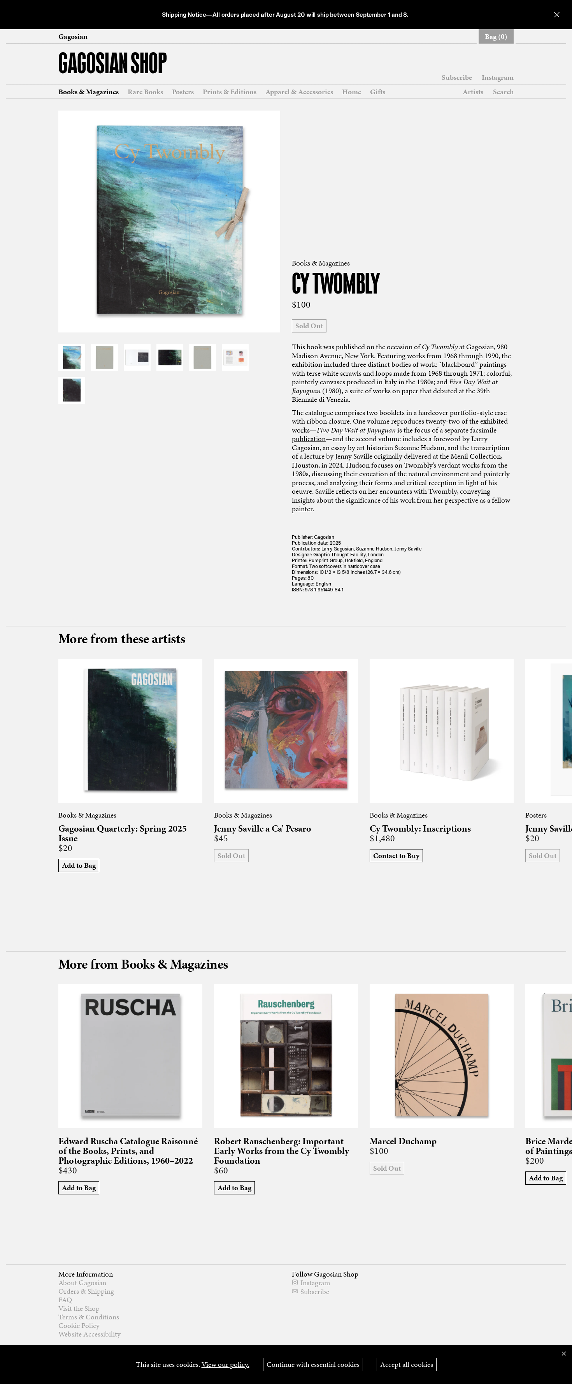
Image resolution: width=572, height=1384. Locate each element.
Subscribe (457, 77)
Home (351, 92)
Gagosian (73, 36)
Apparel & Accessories (299, 92)
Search (503, 91)
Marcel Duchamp (403, 1141)
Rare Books (145, 92)
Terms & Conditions (88, 1317)
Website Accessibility (89, 1334)
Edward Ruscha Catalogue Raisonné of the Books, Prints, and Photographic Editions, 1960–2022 (128, 1151)
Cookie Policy (79, 1325)
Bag (496, 36)
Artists (473, 92)
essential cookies (313, 1364)
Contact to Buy (396, 855)
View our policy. (225, 1364)
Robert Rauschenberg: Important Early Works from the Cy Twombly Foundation (281, 1151)
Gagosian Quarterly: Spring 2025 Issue (122, 833)
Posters (183, 92)
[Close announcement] (557, 15)
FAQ (65, 1299)
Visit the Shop (79, 1308)
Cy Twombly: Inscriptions (420, 829)
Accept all (406, 1364)
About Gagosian (82, 1282)
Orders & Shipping (86, 1291)
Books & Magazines (88, 92)
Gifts (377, 92)
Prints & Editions (229, 92)
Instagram (498, 77)
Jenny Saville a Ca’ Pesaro (262, 829)
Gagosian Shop (112, 64)
